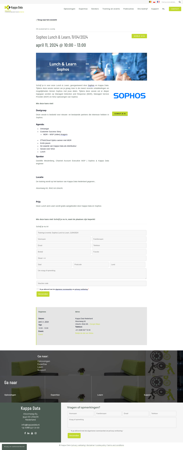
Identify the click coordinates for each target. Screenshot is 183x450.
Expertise (42, 364)
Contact (175, 9)
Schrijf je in (139, 36)
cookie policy (101, 445)
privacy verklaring (78, 445)
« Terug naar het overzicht (46, 20)
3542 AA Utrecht (30, 417)
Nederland (30, 419)
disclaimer (91, 445)
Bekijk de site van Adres (84, 333)
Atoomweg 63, (30, 414)
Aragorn (64, 134)
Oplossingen (10, 395)
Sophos (91, 85)
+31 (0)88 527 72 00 (30, 427)
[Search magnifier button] (179, 2)
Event (40, 334)
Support (41, 370)
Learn (40, 367)
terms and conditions (115, 445)
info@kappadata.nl (30, 425)
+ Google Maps (94, 324)
